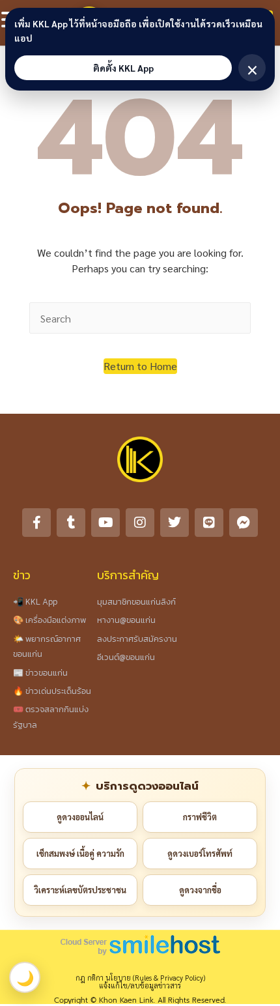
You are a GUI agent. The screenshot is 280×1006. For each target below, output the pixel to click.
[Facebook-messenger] (243, 522)
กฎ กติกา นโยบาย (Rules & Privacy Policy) (140, 978)
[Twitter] (174, 522)
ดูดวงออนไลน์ (80, 816)
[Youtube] (105, 522)
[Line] (209, 522)
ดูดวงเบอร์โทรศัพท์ (199, 853)
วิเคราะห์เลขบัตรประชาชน (80, 889)
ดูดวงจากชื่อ (200, 889)
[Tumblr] (71, 522)
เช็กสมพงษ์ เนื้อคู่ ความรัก (80, 853)
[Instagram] (140, 522)
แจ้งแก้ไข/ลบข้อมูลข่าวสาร (140, 985)
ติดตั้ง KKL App (123, 68)
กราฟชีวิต (200, 816)
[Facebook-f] (36, 522)
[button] (140, 366)
